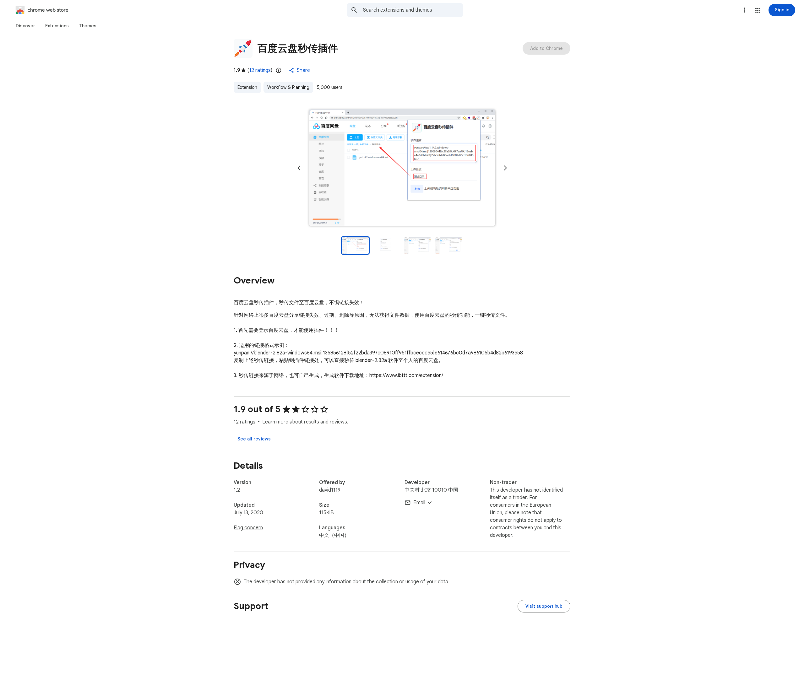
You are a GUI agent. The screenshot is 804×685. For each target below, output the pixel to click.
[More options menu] (744, 10)
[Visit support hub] (544, 606)
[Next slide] (505, 168)
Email (419, 502)
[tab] (25, 25)
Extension (247, 87)
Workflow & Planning (288, 87)
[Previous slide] (299, 168)
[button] (758, 10)
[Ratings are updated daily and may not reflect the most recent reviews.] (278, 70)
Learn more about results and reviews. (305, 422)
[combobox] (413, 10)
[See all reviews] (254, 438)
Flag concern (248, 528)
